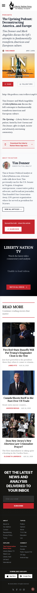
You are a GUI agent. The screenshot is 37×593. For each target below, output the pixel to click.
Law (21, 538)
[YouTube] (20, 590)
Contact (5, 529)
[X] (13, 590)
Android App (24, 557)
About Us (6, 524)
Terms (5, 538)
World (22, 529)
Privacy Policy (7, 535)
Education (23, 535)
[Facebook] (17, 590)
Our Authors (7, 527)
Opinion (22, 527)
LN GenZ (6, 559)
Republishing (7, 532)
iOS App (22, 555)
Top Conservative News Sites (9, 547)
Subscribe (18, 506)
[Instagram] (24, 590)
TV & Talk (23, 532)
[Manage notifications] (32, 589)
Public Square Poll (26, 552)
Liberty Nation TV (9, 551)
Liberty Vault (7, 557)
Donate (22, 549)
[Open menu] (4, 5)
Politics (22, 524)
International (7, 562)
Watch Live (6, 554)
